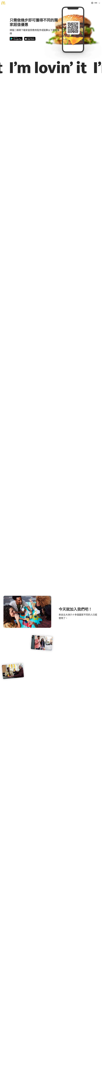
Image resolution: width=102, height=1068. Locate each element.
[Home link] (3, 3)
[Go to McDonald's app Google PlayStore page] (16, 39)
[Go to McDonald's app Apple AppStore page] (29, 39)
